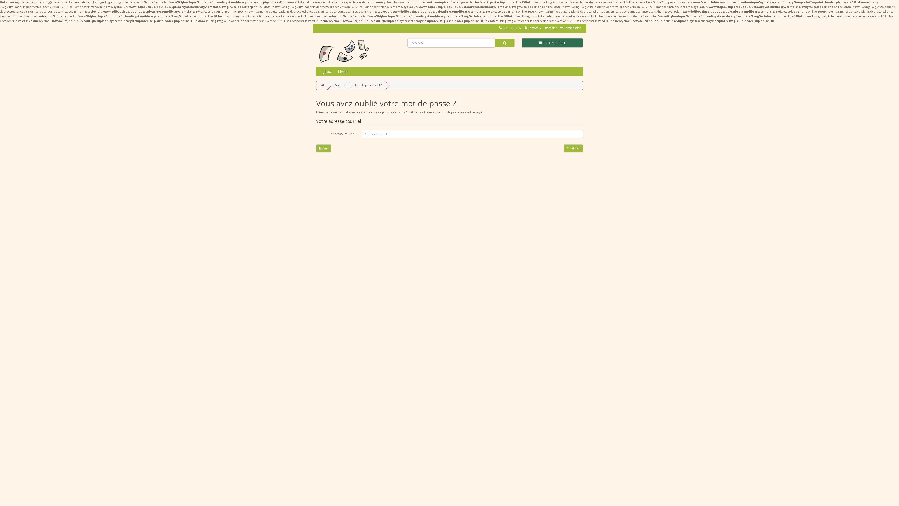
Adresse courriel (344, 134)
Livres (343, 71)
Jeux (327, 71)
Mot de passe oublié (368, 85)
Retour (323, 148)
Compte (339, 85)
